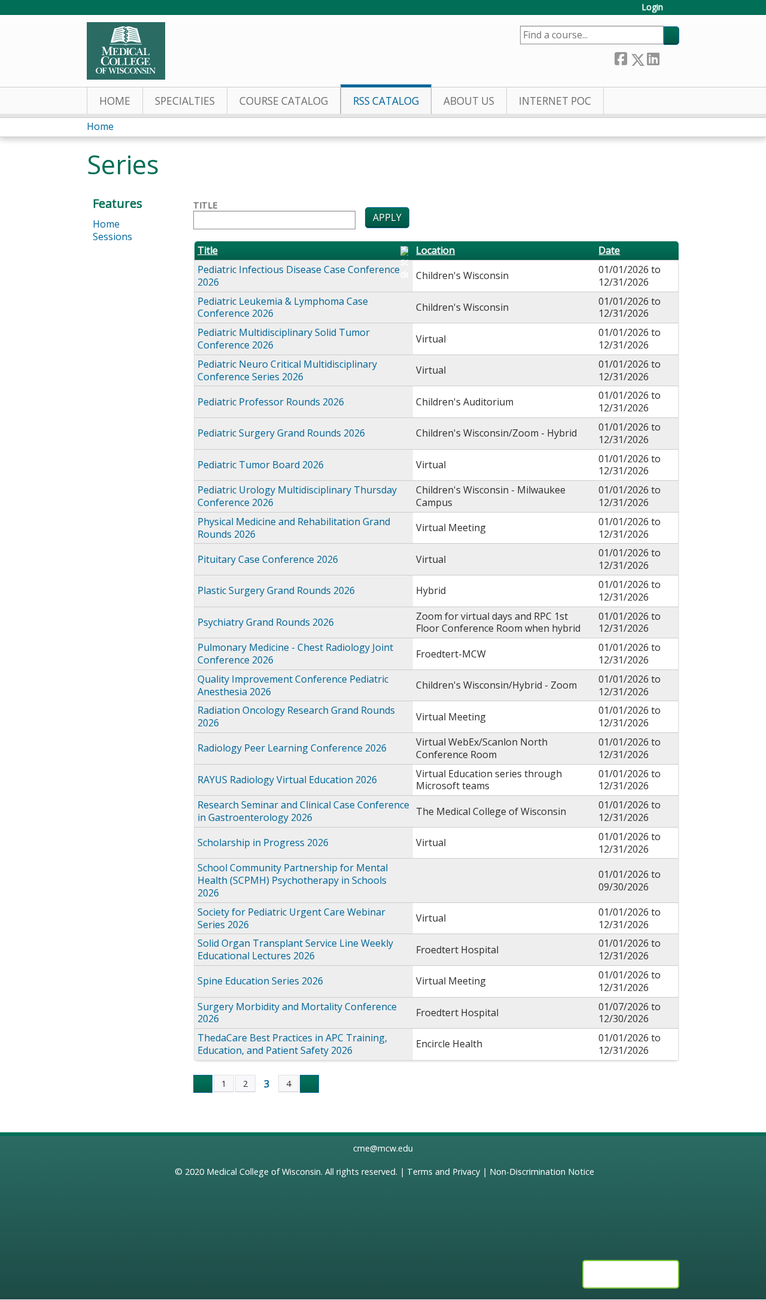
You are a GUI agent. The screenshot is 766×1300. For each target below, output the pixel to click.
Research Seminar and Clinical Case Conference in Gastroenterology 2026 (303, 811)
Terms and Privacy (443, 1171)
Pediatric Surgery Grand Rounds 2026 (281, 433)
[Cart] (675, 11)
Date (609, 250)
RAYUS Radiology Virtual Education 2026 (287, 779)
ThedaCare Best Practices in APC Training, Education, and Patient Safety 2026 (292, 1044)
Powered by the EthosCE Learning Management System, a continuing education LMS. (630, 1274)
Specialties (185, 101)
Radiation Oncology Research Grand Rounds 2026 (296, 716)
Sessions (112, 236)
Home (114, 101)
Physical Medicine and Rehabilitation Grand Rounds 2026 (293, 528)
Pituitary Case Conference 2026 (267, 559)
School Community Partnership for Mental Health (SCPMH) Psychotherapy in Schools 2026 (292, 880)
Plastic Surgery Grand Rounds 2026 (276, 590)
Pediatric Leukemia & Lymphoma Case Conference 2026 (282, 307)
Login (652, 7)
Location (435, 250)
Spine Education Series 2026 (260, 980)
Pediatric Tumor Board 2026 (260, 464)
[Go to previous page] (202, 1084)
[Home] (126, 51)
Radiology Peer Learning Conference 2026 (292, 747)
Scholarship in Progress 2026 (263, 842)
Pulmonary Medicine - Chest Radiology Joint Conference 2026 (295, 653)
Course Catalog (283, 101)
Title (205, 205)
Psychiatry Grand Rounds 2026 (265, 622)
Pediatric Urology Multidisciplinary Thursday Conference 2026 (297, 496)
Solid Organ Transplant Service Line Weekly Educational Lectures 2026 (295, 949)
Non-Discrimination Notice (542, 1171)
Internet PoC (555, 101)
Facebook (621, 57)
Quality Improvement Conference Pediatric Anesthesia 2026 (292, 685)
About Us (468, 101)
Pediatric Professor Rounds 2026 (270, 401)
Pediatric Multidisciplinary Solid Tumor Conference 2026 (283, 338)
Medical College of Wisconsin (263, 1171)
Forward (669, 57)
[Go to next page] (309, 1084)
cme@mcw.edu (383, 1148)
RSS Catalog (386, 101)
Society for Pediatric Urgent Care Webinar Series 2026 (291, 918)
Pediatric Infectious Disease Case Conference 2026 (298, 276)
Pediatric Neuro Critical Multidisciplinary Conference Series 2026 (287, 370)
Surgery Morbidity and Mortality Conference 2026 (297, 1013)
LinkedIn (653, 57)
